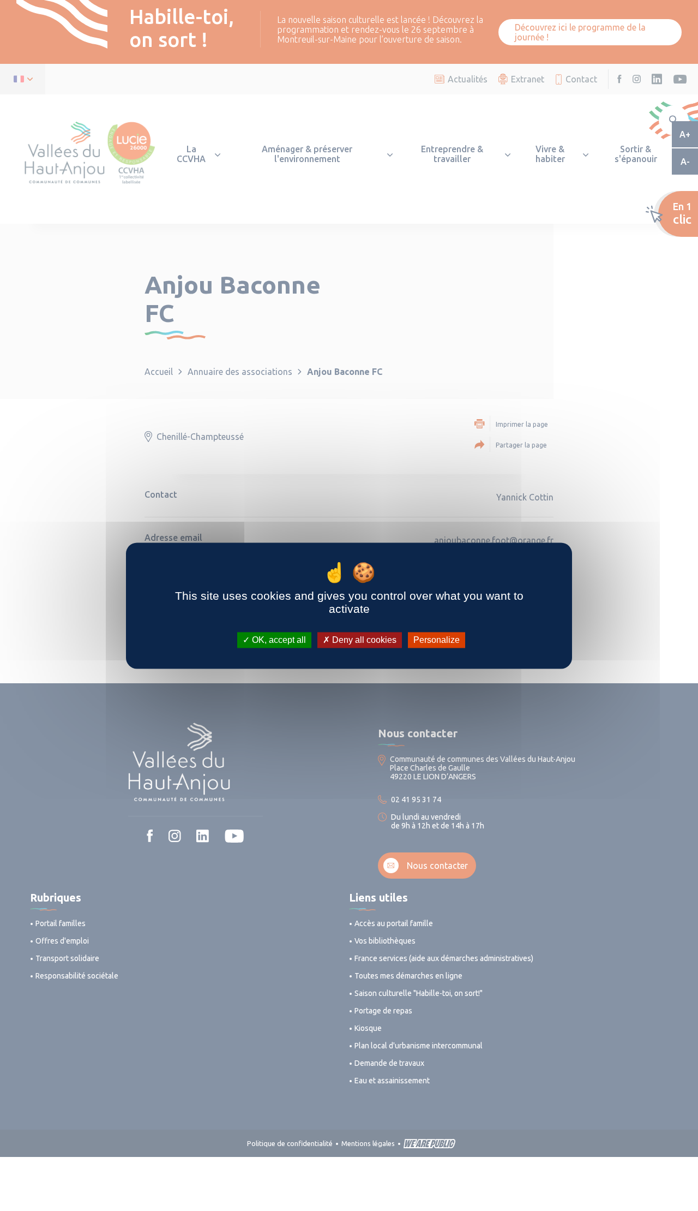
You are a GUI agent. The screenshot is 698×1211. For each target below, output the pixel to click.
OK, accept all (278, 640)
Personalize (436, 640)
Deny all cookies (363, 640)
